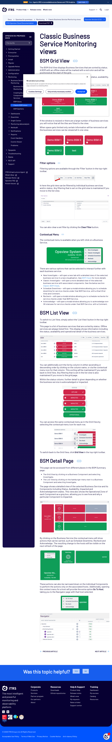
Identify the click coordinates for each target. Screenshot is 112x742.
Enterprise (12, 52)
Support (92, 10)
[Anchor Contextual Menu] (63, 234)
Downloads (55, 690)
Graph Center (16, 121)
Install (10, 59)
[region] (56, 85)
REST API (11, 160)
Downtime (15, 117)
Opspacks (12, 150)
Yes (76, 671)
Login (107, 10)
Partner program (37, 696)
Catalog (93, 696)
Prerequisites (13, 56)
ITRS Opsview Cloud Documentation (20, 23)
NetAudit (14, 127)
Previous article (50, 651)
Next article (100, 651)
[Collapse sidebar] (30, 37)
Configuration (13, 73)
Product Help (75, 690)
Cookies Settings (35, 91)
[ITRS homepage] (8, 9)
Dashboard (94, 690)
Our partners (35, 699)
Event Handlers (17, 138)
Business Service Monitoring (17, 81)
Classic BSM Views (51, 286)
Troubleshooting (14, 153)
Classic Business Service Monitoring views (64, 19)
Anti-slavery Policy (70, 736)
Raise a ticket (75, 702)
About (33, 702)
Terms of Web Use (28, 736)
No (86, 671)
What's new (47, 10)
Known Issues (10, 183)
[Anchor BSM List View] (74, 313)
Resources (94, 699)
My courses (94, 693)
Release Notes (11, 178)
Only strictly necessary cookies (59, 91)
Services (34, 693)
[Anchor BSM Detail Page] (79, 461)
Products (34, 690)
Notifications (16, 131)
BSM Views (17, 102)
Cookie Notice (55, 736)
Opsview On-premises (24, 19)
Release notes (35, 10)
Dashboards (15, 114)
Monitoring (12, 77)
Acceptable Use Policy (10, 736)
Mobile (10, 157)
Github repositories (58, 693)
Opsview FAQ (10, 181)
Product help (21, 10)
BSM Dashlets (18, 109)
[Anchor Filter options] (59, 162)
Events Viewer (16, 142)
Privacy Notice (42, 736)
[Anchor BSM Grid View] (75, 61)
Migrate (11, 63)
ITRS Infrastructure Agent (15, 172)
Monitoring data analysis (20, 124)
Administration (14, 70)
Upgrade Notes (14, 66)
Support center (76, 705)
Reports (14, 134)
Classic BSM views (20, 105)
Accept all (81, 91)
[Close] (87, 76)
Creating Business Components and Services (20, 95)
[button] (106, 736)
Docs (10, 19)
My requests (75, 699)
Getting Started (14, 49)
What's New (9, 175)
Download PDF (44, 23)
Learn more (81, 2)
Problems (14, 145)
